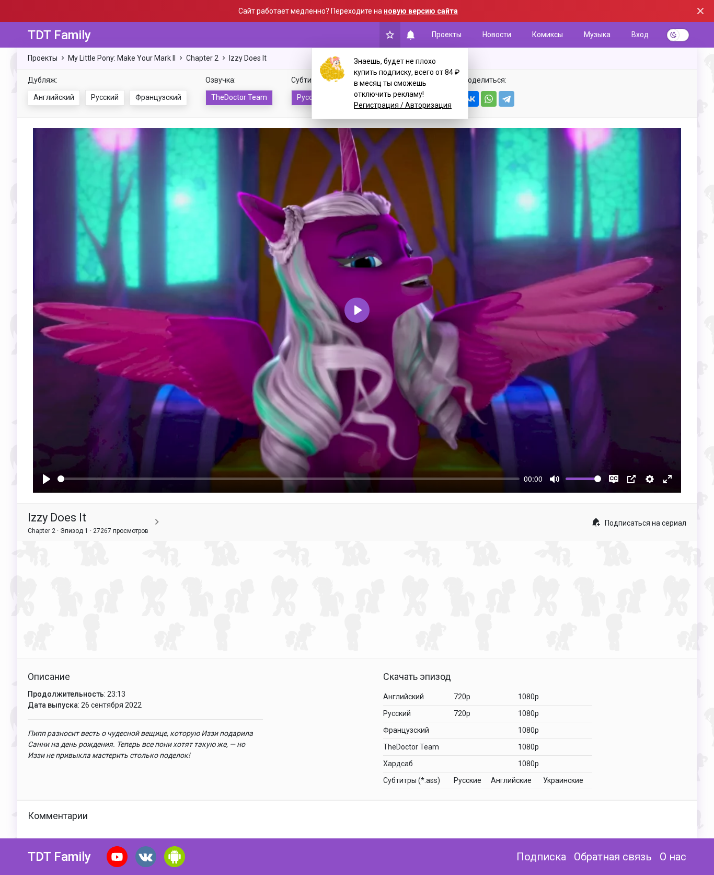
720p (462, 696)
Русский (105, 97)
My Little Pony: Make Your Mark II (122, 58)
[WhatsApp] (489, 99)
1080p (528, 696)
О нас (673, 856)
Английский (53, 97)
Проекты (447, 34)
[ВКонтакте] (471, 99)
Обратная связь (613, 856)
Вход (640, 34)
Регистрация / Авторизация (403, 105)
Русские (311, 97)
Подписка (541, 856)
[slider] (288, 479)
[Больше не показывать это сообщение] (700, 11)
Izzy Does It (248, 58)
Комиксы (547, 34)
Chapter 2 (202, 58)
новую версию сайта (421, 11)
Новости (496, 34)
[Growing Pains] (156, 522)
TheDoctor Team (239, 97)
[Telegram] (506, 99)
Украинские (563, 780)
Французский (158, 97)
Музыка (597, 34)
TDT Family (59, 35)
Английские (511, 780)
